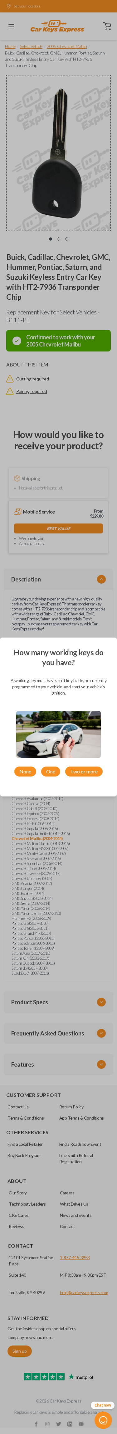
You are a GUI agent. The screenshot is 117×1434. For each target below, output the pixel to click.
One (50, 771)
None (25, 771)
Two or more (84, 771)
